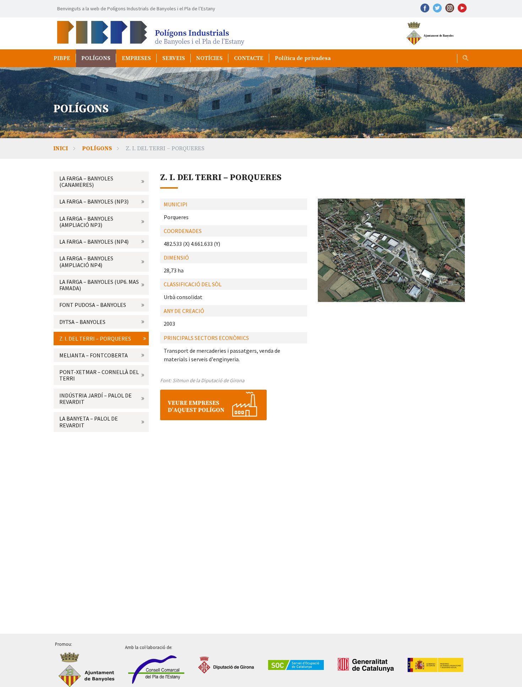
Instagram (450, 8)
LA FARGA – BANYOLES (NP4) (94, 241)
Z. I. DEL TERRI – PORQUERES (95, 338)
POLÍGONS (95, 58)
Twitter (437, 8)
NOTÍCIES (209, 58)
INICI (60, 148)
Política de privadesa (303, 58)
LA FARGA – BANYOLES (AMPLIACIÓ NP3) (86, 221)
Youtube (462, 8)
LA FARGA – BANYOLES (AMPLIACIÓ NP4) (86, 261)
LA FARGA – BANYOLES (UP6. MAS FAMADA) (99, 285)
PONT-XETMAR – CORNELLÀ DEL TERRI (99, 375)
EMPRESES (136, 58)
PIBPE (62, 58)
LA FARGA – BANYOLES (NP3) (94, 201)
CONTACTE (248, 58)
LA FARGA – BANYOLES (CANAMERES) (86, 181)
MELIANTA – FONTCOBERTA (93, 355)
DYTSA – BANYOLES (82, 321)
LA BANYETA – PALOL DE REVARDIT (88, 421)
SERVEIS (173, 58)
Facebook (425, 8)
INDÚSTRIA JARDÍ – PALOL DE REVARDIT (95, 398)
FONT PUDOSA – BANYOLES (92, 304)
